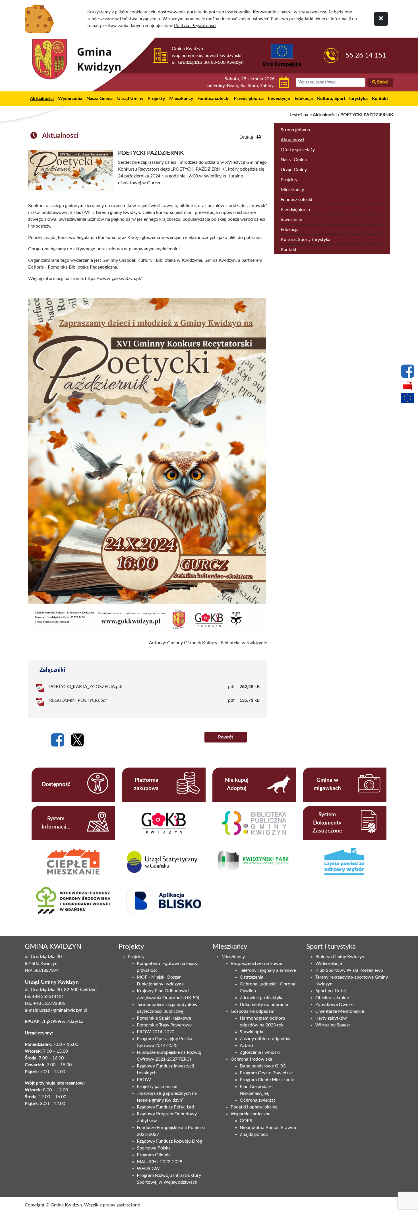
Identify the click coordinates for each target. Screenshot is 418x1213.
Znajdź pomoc (254, 1134)
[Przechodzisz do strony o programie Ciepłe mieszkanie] (73, 861)
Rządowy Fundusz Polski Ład (165, 1107)
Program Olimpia (154, 1155)
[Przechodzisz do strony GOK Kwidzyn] (163, 823)
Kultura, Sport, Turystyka (342, 98)
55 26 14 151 (365, 55)
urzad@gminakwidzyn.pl (63, 1010)
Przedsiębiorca (249, 98)
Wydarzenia (70, 98)
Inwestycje (279, 98)
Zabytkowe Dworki (334, 1004)
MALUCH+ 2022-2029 (159, 1161)
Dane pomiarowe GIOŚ (263, 1066)
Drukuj (247, 137)
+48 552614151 (48, 996)
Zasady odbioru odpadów (265, 1038)
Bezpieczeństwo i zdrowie (256, 963)
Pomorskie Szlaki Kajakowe (164, 1018)
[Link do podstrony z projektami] (73, 900)
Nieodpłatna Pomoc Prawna (268, 1127)
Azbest (246, 1045)
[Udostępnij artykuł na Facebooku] (57, 740)
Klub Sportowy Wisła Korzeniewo (349, 970)
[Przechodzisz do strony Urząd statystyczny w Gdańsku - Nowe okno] (163, 861)
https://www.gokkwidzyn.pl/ (113, 278)
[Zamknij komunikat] (381, 19)
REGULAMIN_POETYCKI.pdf (78, 700)
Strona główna (295, 130)
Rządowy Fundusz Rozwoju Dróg (169, 1141)
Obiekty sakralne (332, 997)
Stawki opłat (252, 1032)
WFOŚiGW (148, 1168)
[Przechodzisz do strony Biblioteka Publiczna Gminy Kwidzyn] (254, 823)
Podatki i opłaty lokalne (254, 1107)
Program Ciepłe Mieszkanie (267, 1079)
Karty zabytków (331, 1018)
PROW (144, 1079)
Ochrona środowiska (251, 1059)
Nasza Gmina (99, 98)
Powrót (225, 737)
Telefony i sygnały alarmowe (268, 970)
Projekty (156, 98)
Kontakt (380, 98)
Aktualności (42, 98)
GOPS (246, 1120)
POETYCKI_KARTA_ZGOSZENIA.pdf (86, 686)
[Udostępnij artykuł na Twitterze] (77, 740)
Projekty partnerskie (157, 1086)
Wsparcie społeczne (250, 1114)
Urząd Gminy (130, 98)
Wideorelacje (328, 963)
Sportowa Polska (154, 1148)
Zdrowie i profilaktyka (262, 997)
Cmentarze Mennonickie (339, 1011)
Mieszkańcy (181, 98)
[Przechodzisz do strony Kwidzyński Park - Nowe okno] (254, 861)
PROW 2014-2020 (155, 1032)
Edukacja (304, 98)
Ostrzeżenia (251, 977)
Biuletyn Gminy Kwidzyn (339, 956)
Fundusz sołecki (213, 98)
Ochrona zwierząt (257, 1100)
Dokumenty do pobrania (264, 1004)
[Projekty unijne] (407, 399)
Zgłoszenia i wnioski (260, 1052)
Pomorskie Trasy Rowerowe (164, 1025)
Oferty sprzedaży (298, 150)
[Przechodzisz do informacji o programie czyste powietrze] (344, 861)
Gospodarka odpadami (253, 1011)
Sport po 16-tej (330, 991)
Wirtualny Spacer (332, 1025)
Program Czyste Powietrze (266, 1073)
